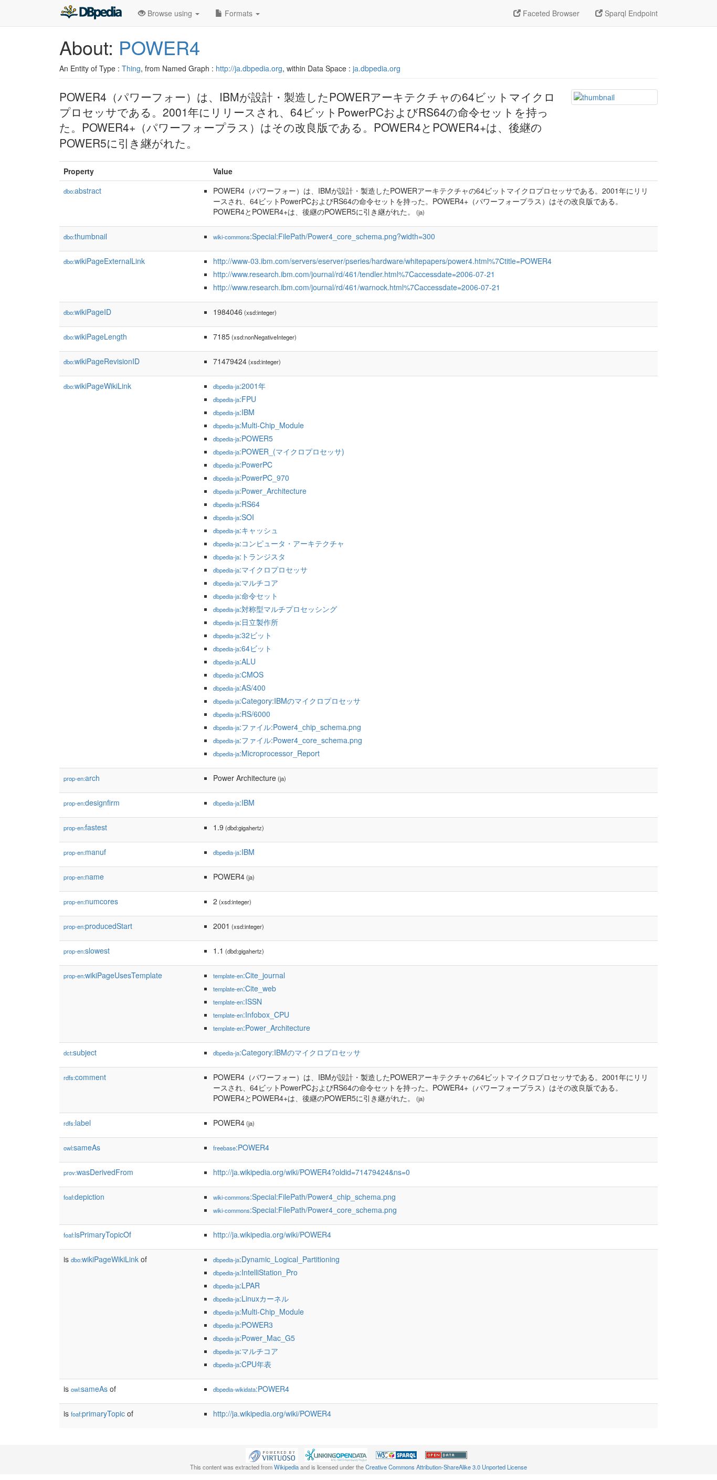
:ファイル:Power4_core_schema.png (287, 740)
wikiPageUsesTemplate (113, 975)
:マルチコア (245, 582)
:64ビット (242, 648)
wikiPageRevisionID (102, 361)
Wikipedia (286, 1467)
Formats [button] (239, 13)
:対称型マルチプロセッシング (275, 609)
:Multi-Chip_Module (258, 425)
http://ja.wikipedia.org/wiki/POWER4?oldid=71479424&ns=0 (311, 1172)
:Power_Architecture (260, 490)
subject (80, 1052)
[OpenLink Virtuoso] (272, 1454)
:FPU (234, 399)
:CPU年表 (242, 1364)
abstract (82, 190)
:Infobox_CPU (251, 1014)
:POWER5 (243, 438)
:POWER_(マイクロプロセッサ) (278, 451)
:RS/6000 (241, 714)
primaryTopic (98, 1413)
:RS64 (236, 504)
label (77, 1122)
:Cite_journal (249, 975)
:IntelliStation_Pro (255, 1272)
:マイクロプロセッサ (260, 569)
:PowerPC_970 (251, 477)
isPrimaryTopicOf (97, 1234)
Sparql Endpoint (630, 13)
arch (82, 778)
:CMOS (238, 674)
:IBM (234, 412)
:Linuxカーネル (251, 1298)
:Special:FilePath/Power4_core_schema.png (305, 1209)
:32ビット (242, 635)
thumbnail (85, 236)
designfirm (92, 802)
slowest (87, 950)
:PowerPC (242, 464)
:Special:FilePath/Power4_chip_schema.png (304, 1196)
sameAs (82, 1147)
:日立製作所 (245, 622)
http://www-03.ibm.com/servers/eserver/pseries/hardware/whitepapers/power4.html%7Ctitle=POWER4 (382, 261)
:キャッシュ (245, 530)
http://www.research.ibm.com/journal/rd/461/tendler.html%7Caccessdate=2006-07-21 (354, 274)
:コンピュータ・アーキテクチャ (278, 543)
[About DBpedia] (90, 13)
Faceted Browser (550, 13)
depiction (84, 1196)
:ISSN (237, 1001)
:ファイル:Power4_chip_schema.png (287, 727)
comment (85, 1077)
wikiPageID (87, 311)
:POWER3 (243, 1324)
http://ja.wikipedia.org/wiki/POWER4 (272, 1234)
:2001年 (239, 385)
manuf (85, 852)
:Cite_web (244, 988)
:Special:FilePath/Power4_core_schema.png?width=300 (324, 236)
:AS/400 (239, 687)
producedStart (98, 926)
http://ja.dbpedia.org (249, 68)
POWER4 (159, 47)
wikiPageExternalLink (104, 261)
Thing (131, 68)
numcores (91, 901)
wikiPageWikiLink (97, 385)
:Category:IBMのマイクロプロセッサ (287, 700)
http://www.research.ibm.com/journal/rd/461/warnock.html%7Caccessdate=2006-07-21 (356, 287)
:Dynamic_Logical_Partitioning (276, 1259)
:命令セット (245, 595)
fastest (85, 827)
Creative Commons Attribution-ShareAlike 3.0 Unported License (446, 1467)
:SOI (233, 517)
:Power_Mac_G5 (254, 1338)
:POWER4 (241, 1147)
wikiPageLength (95, 336)
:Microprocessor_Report (266, 753)
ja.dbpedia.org (376, 68)
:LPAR (236, 1285)
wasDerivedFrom (98, 1172)
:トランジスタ (249, 556)
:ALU (234, 661)
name (84, 876)
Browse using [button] (169, 13)
